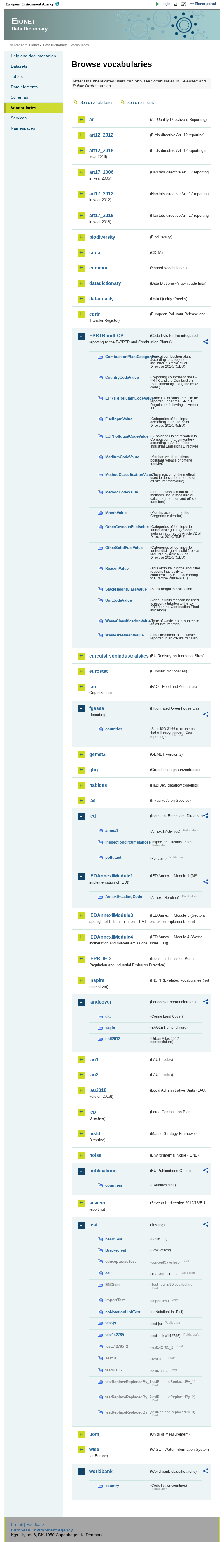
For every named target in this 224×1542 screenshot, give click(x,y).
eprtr (94, 314)
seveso (97, 1202)
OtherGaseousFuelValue (127, 527)
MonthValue (116, 513)
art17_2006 (101, 172)
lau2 (94, 1074)
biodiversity (102, 237)
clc (108, 1016)
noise (95, 1155)
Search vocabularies (96, 102)
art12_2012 (101, 134)
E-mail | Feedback (28, 1524)
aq (92, 119)
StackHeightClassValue (126, 589)
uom (94, 1434)
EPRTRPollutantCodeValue (127, 398)
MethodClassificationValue (127, 474)
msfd (94, 1133)
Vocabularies (23, 107)
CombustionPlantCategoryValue (127, 356)
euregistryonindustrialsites (119, 655)
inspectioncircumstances (127, 842)
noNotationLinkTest (122, 1312)
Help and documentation (33, 56)
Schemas (19, 97)
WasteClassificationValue (127, 621)
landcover (100, 1001)
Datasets (19, 66)
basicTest (113, 1239)
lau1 (94, 1059)
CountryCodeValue (122, 377)
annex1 (111, 830)
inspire (96, 980)
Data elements (24, 87)
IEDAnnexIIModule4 (111, 937)
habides (98, 785)
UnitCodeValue (118, 600)
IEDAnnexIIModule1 (111, 875)
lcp (92, 1111)
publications (103, 1170)
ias (92, 800)
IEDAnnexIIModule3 (111, 915)
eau (108, 1273)
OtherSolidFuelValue (124, 547)
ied (92, 815)
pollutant (113, 857)
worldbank (101, 1471)
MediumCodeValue (122, 457)
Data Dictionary (55, 45)
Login (165, 4)
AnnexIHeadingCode (123, 896)
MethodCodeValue (121, 492)
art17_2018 (101, 215)
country (112, 1486)
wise (94, 1449)
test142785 (114, 1335)
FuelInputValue (118, 419)
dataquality (101, 298)
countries (113, 729)
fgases (96, 708)
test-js (110, 1323)
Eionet (34, 45)
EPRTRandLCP (106, 335)
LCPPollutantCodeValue (126, 436)
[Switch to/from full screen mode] (184, 4)
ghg (93, 769)
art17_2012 (101, 193)
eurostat (98, 671)
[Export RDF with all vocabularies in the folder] (205, 342)
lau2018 (97, 1090)
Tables (17, 76)
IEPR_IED (100, 958)
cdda (94, 252)
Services (19, 118)
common (99, 267)
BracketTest (115, 1250)
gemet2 (97, 754)
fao (92, 686)
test (93, 1224)
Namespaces (23, 128)
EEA (34, 4)
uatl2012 (112, 1039)
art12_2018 (101, 150)
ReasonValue (117, 568)
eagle (110, 1027)
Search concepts (140, 102)
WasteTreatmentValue (124, 635)
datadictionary (105, 283)
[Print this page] (176, 4)
